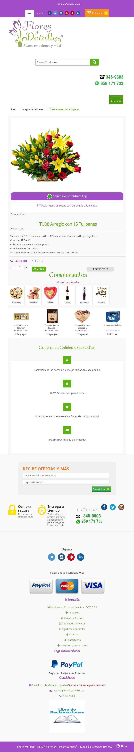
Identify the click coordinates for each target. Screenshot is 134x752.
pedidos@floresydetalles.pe (68, 690)
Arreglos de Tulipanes (32, 109)
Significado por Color (73, 628)
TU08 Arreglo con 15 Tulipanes (64, 109)
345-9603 (114, 77)
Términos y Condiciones (73, 645)
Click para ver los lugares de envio (86, 685)
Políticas (73, 634)
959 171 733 (111, 84)
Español (40, 13)
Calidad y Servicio (73, 618)
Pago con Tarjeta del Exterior (67, 673)
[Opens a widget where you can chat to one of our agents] (122, 746)
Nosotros (73, 612)
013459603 (68, 695)
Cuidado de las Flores (73, 623)
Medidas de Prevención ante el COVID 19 (73, 607)
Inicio (29, 13)
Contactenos (73, 639)
